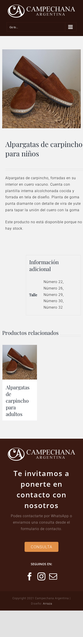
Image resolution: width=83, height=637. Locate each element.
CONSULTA (41, 547)
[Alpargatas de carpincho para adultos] (19, 362)
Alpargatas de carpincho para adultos (17, 400)
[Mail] (53, 577)
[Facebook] (30, 577)
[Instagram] (41, 577)
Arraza (47, 603)
